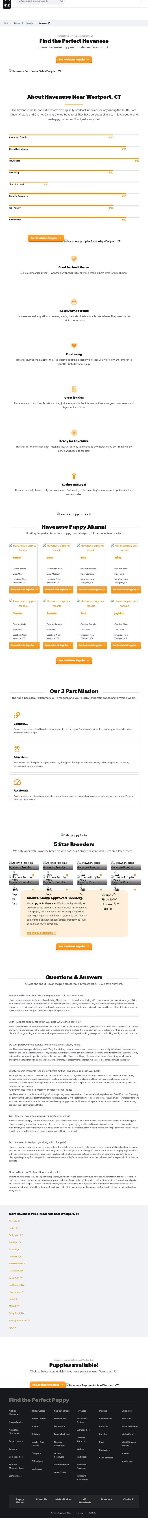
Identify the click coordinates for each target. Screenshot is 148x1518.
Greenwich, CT (16, 1257)
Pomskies (103, 1426)
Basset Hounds (16, 1441)
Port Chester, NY (16, 1285)
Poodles (103, 1434)
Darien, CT (14, 1228)
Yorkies (125, 1453)
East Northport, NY (18, 1264)
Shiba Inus (127, 1411)
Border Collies (38, 1411)
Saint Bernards (106, 1457)
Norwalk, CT (15, 1221)
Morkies (103, 1411)
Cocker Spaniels (61, 1411)
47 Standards (85, 1501)
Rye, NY (12, 1328)
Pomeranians (105, 1418)
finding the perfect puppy (25, 733)
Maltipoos (81, 1457)
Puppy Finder (20, 1501)
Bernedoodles (16, 1457)
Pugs (101, 1442)
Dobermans (59, 1426)
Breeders (106, 1499)
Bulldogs (36, 1434)
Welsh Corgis (128, 1434)
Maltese (80, 1449)
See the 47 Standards (40, 933)
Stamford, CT (15, 1243)
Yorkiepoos (127, 1461)
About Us (41, 1499)
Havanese (29, 23)
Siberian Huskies (130, 1426)
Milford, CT (14, 1306)
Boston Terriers (39, 1418)
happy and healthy (51, 763)
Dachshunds (60, 1418)
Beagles (13, 1449)
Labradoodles (83, 1430)
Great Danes (60, 1472)
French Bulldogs (61, 1434)
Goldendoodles (61, 1464)
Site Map (80, 1513)
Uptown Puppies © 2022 (61, 1513)
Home (6, 23)
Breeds (17, 23)
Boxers (35, 1426)
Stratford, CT (15, 1250)
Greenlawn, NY (16, 1271)
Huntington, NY (16, 1292)
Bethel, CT (14, 1299)
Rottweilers (104, 1450)
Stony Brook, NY (16, 1313)
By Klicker (93, 1513)
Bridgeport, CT (16, 1235)
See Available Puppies (72, 59)
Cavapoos (36, 1453)
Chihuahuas (37, 1461)
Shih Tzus (126, 1418)
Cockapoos (37, 1469)
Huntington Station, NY (19, 1321)
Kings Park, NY (15, 1278)
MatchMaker (63, 1499)
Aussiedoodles (16, 1422)
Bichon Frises (15, 1476)
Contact (128, 1499)
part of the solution (27, 800)
